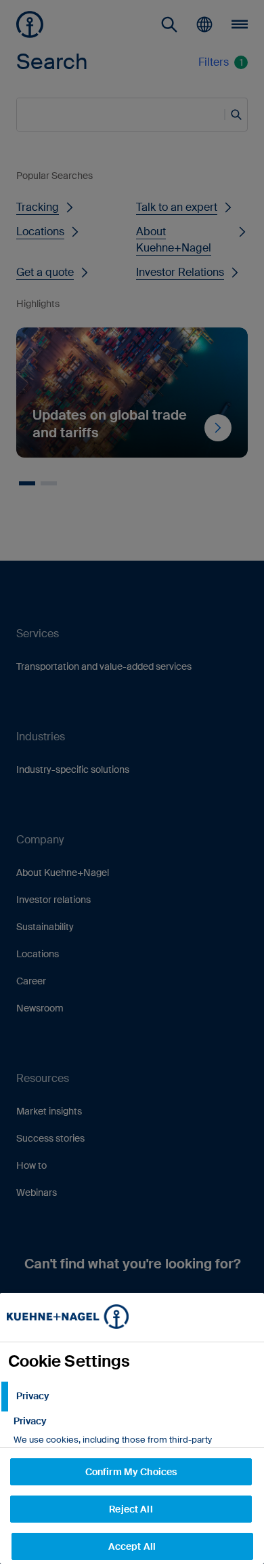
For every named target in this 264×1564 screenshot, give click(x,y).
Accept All (132, 1546)
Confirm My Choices (131, 1472)
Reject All (130, 1509)
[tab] (132, 1396)
